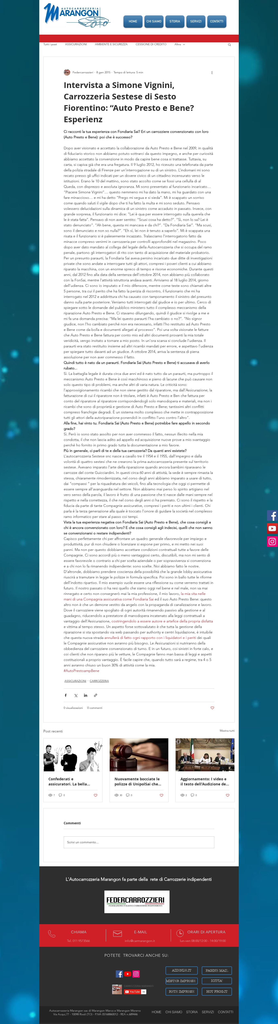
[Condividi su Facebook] (66, 695)
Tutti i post (50, 44)
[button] (229, 44)
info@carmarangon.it (140, 941)
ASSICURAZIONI (76, 44)
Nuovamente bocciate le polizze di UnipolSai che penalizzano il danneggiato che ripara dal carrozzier (137, 781)
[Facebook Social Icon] (272, 515)
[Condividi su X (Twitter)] (76, 695)
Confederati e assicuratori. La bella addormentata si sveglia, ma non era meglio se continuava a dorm (71, 781)
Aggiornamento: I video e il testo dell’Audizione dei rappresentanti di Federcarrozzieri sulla (204, 781)
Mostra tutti (227, 730)
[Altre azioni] (211, 72)
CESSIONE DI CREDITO (151, 44)
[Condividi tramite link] (95, 695)
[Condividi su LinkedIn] (86, 695)
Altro (178, 44)
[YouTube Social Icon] (272, 528)
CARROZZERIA (99, 681)
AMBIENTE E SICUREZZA (111, 44)
